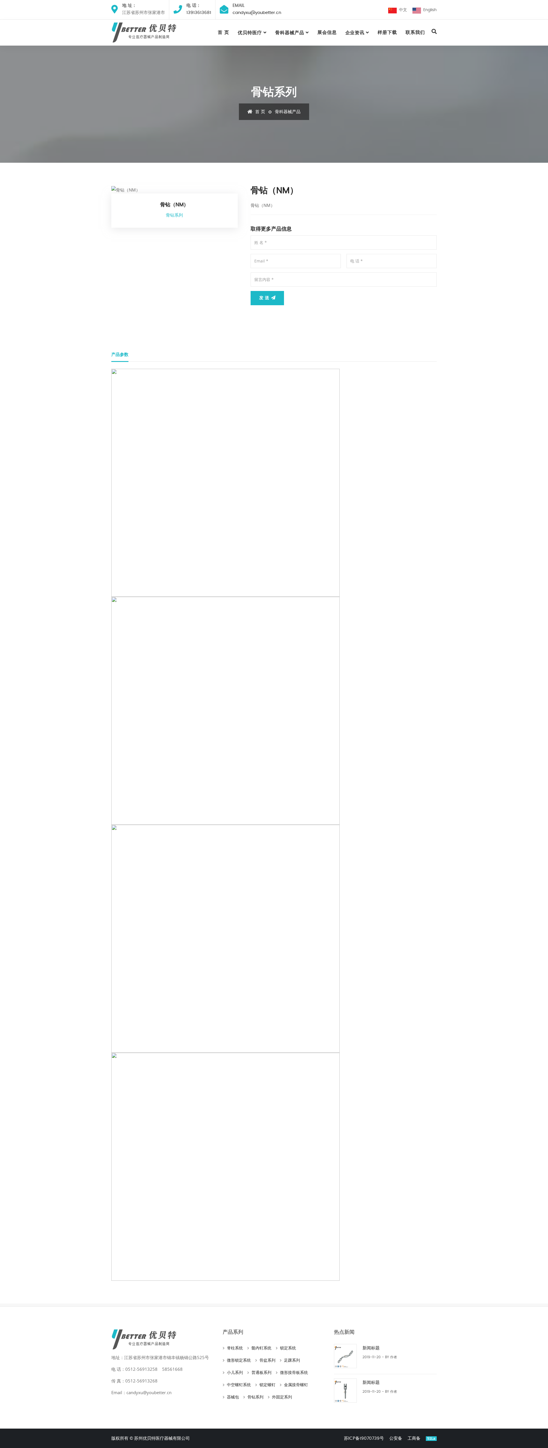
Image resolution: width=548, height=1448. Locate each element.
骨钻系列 (255, 1397)
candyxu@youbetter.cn (257, 13)
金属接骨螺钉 (296, 1385)
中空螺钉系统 (239, 1385)
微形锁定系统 (239, 1361)
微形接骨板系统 (294, 1373)
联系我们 (415, 32)
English (429, 10)
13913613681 (198, 13)
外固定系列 (282, 1397)
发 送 (265, 298)
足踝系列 (292, 1361)
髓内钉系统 (261, 1348)
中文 (402, 10)
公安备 (395, 1438)
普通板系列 (261, 1373)
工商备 (414, 1438)
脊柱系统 (235, 1348)
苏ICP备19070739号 (364, 1438)
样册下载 (387, 32)
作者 (393, 1357)
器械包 (233, 1397)
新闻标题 (371, 1348)
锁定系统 (288, 1348)
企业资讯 (355, 32)
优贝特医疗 (250, 32)
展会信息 (327, 32)
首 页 (223, 32)
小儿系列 (235, 1373)
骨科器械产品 (289, 32)
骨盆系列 (267, 1361)
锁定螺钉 (267, 1385)
